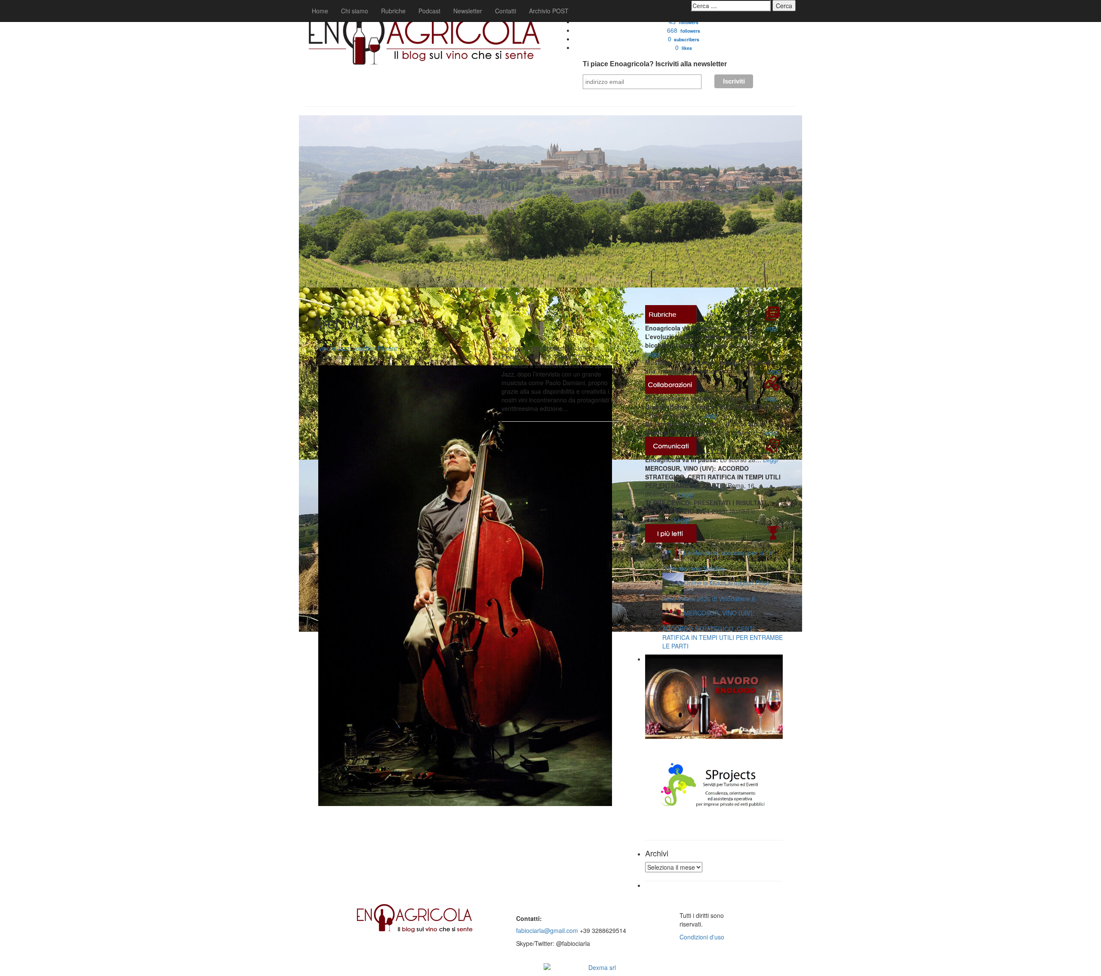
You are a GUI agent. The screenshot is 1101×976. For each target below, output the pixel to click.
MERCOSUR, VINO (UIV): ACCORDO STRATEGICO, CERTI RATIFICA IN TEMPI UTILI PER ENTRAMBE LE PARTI (722, 629)
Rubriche (393, 10)
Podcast (429, 10)
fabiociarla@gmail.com (547, 930)
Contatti (505, 10)
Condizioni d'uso (702, 937)
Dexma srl (602, 967)
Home (320, 10)
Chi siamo (354, 10)
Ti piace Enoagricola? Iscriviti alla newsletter (655, 64)
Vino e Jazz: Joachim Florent (357, 348)
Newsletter (467, 10)
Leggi (770, 328)
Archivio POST (549, 10)
